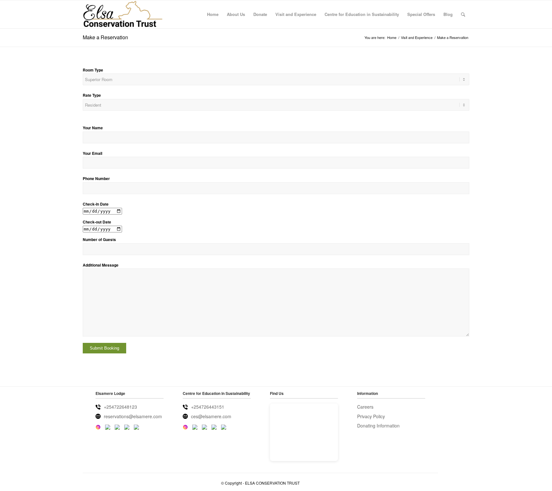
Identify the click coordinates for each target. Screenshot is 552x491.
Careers (365, 407)
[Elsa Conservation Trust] (123, 14)
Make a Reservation (105, 37)
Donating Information (378, 425)
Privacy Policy (371, 416)
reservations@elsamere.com (133, 416)
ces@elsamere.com (211, 416)
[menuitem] (213, 14)
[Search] (463, 14)
